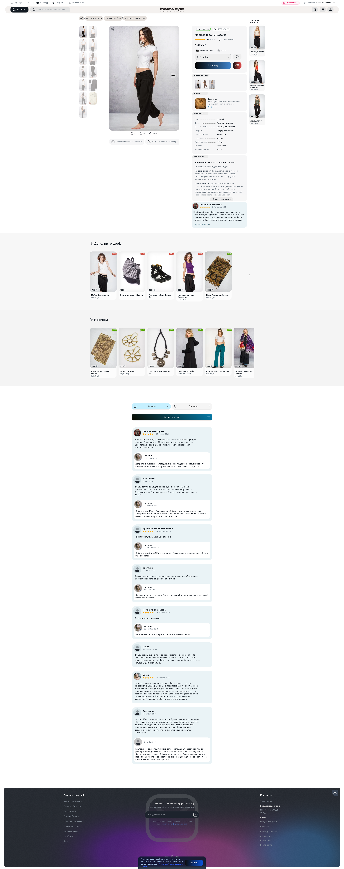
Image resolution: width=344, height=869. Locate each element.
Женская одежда (94, 18)
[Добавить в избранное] (237, 57)
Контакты (264, 826)
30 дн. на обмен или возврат (165, 142)
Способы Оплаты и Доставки (129, 142)
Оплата (224, 50)
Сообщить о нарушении (266, 838)
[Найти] (33, 9)
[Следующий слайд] (173, 75)
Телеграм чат (267, 801)
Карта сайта (266, 845)
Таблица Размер (206, 50)
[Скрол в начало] (335, 793)
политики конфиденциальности (175, 824)
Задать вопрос (227, 39)
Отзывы (158, 406)
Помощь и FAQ (78, 3)
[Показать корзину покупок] (323, 9)
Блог (66, 841)
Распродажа (292, 3)
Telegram (59, 3)
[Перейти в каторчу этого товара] (205, 84)
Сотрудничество (268, 831)
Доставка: (319, 3)
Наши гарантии (71, 831)
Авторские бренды (73, 801)
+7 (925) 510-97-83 (22, 3)
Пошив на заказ (71, 826)
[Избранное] (315, 9)
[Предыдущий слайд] (115, 75)
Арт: (220, 29)
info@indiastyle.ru (268, 821)
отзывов (210, 39)
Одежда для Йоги (113, 18)
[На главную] (172, 9)
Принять (194, 862)
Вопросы (199, 406)
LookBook (68, 836)
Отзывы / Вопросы (73, 806)
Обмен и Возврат (72, 816)
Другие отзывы (202, 225)
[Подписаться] (195, 814)
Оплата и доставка (73, 821)
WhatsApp (44, 3)
